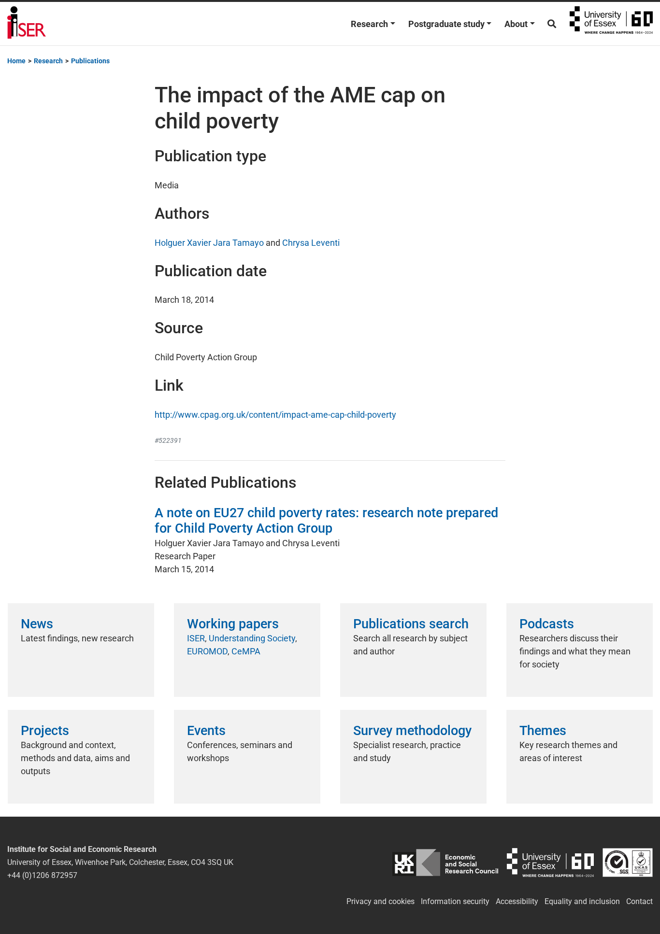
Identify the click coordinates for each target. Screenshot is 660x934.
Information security (455, 901)
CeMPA (245, 651)
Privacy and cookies (380, 901)
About (516, 24)
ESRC (445, 862)
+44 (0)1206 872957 (42, 875)
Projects (45, 730)
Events (206, 730)
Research (369, 24)
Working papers (233, 624)
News (37, 624)
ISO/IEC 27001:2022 (628, 862)
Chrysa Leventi (311, 243)
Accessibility (517, 901)
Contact (639, 901)
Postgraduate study (446, 24)
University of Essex (611, 23)
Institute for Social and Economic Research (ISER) (26, 23)
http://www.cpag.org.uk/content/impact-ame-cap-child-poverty (275, 415)
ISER (196, 638)
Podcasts (546, 624)
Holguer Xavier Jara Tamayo (209, 243)
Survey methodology (412, 730)
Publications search (411, 624)
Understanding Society (252, 638)
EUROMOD (207, 651)
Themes (542, 730)
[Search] (552, 24)
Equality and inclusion (582, 901)
